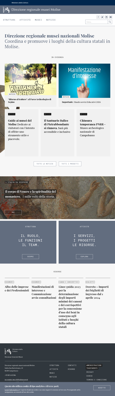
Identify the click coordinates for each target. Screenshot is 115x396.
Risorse (71, 369)
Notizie (51, 19)
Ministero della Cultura (20, 2)
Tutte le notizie (44, 164)
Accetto (102, 388)
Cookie (89, 376)
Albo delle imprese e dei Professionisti (17, 288)
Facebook (98, 17)
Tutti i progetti (70, 164)
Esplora (84, 256)
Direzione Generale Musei (14, 357)
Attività (25, 19)
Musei (38, 19)
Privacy (90, 372)
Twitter (102, 17)
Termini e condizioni (96, 380)
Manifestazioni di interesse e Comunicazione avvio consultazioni (44, 292)
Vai (13, 212)
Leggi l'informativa (11, 390)
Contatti (72, 365)
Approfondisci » (30, 85)
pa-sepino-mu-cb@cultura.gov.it (16, 379)
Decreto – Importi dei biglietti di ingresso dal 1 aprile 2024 (97, 292)
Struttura (9, 19)
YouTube (110, 17)
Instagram (106, 17)
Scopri (30, 256)
